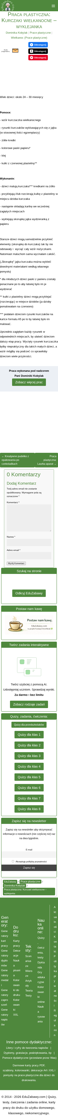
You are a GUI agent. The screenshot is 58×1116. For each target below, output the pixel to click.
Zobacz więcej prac (29, 382)
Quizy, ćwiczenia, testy (41, 947)
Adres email (13, 550)
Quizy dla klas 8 (29, 809)
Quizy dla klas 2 (29, 745)
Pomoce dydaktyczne (15, 1057)
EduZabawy (10, 881)
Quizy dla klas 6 (29, 787)
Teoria (29, 990)
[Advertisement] (17, 78)
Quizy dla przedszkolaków (29, 724)
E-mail (29, 849)
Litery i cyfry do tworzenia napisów (27, 1047)
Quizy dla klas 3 (29, 756)
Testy (28, 995)
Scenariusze (28, 961)
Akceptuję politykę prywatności (31, 861)
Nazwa (11, 536)
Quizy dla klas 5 (29, 777)
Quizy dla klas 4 (29, 766)
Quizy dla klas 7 (29, 798)
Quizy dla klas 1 (29, 734)
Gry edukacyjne (41, 977)
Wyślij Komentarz (16, 563)
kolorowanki (22, 1070)
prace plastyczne (28, 1075)
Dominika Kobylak (17, 32)
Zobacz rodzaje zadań (29, 704)
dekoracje (37, 1070)
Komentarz (13, 502)
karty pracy (32, 1065)
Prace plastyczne (40, 32)
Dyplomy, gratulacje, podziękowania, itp (27, 1052)
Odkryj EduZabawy (29, 593)
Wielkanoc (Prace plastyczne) (29, 37)
